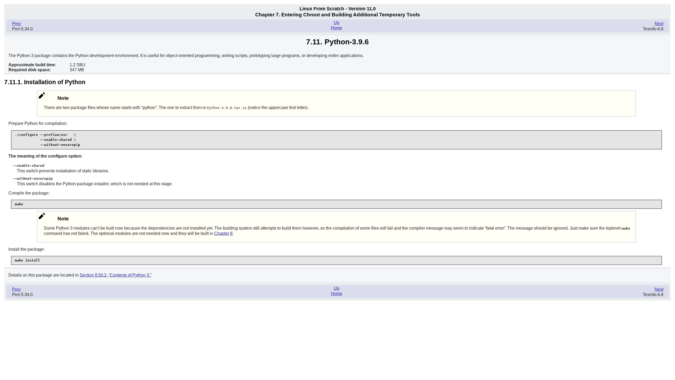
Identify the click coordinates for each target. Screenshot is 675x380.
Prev (16, 23)
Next (659, 23)
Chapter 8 (223, 233)
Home (336, 28)
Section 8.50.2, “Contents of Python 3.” (115, 275)
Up (336, 22)
